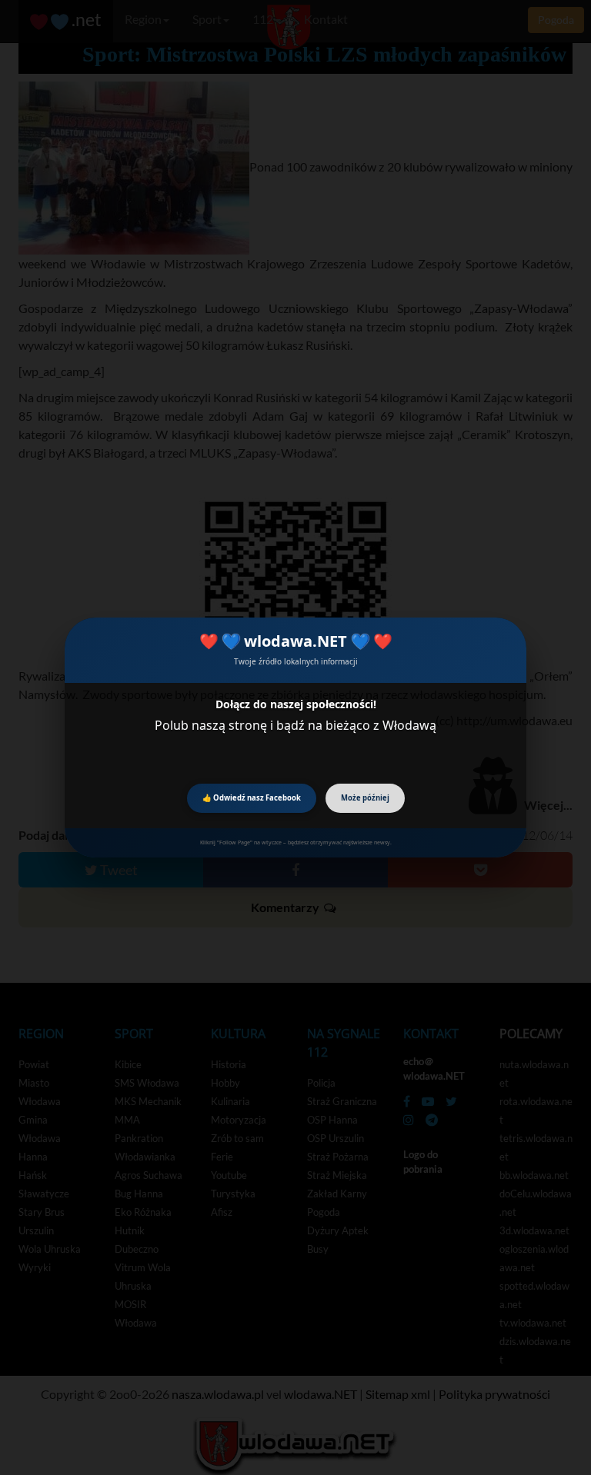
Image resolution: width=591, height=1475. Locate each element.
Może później (365, 798)
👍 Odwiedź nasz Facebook (251, 798)
